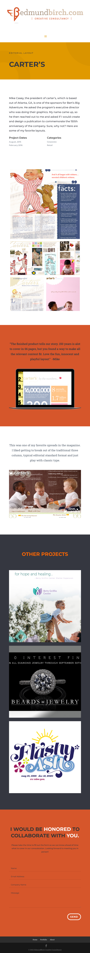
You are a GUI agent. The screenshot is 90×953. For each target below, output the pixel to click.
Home (35, 939)
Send (74, 916)
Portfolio (43, 939)
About (52, 939)
